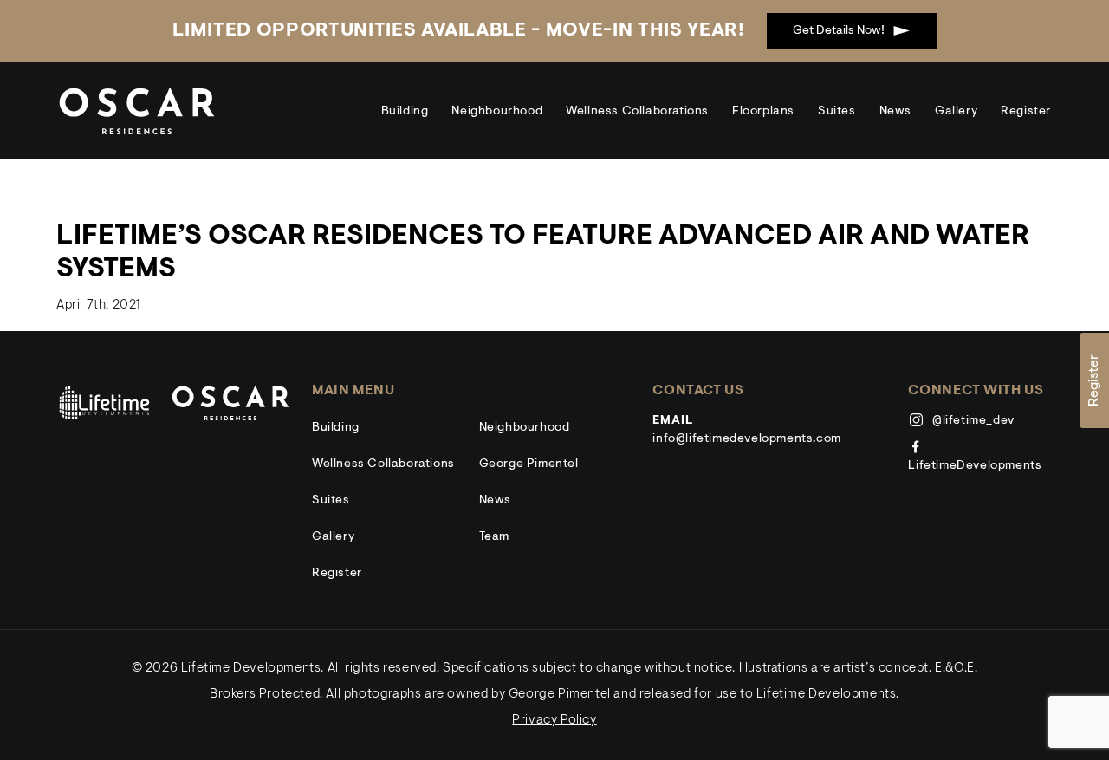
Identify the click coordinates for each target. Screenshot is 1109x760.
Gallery (956, 112)
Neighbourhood (496, 112)
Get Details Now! (839, 31)
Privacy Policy (554, 720)
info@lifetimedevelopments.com (746, 439)
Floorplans (763, 112)
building (405, 112)
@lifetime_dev (971, 421)
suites (837, 112)
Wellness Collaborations (637, 112)
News (895, 112)
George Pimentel (529, 464)
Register (1026, 112)
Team (494, 537)
